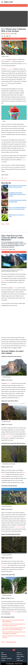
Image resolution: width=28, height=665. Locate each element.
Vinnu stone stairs (18, 527)
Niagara (3, 280)
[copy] (10, 36)
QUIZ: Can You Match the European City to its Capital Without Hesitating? (14, 632)
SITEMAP (18, 658)
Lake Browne (4, 565)
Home (2, 224)
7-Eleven (3, 59)
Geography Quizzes (11, 642)
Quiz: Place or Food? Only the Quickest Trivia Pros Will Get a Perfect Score (13, 624)
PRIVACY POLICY (20, 654)
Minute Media (11, 663)
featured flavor (9, 69)
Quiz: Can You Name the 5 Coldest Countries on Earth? (13, 636)
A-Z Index (3, 660)
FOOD (7, 224)
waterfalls (15, 287)
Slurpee (10, 61)
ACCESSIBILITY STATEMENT (6, 658)
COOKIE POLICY (4, 656)
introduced (23, 159)
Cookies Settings (20, 660)
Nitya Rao (5, 249)
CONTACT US (19, 652)
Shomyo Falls (13, 611)
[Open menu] (2, 2)
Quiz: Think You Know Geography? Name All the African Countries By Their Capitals (13, 628)
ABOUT (2, 652)
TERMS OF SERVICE (20, 656)
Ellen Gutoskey (7, 33)
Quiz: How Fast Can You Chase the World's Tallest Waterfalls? (13, 620)
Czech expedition (8, 436)
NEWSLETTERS (4, 654)
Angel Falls (9, 383)
